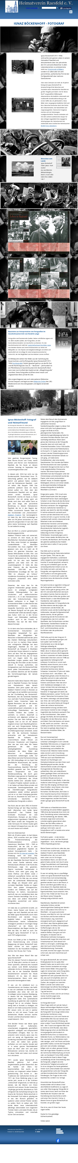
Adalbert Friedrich (14, 515)
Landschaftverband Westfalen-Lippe (39, 345)
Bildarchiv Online (40, 381)
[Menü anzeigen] (70, 11)
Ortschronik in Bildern (56, 69)
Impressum (59, 1131)
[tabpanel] (55, 67)
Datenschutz (59, 1133)
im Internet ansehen (27, 853)
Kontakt (58, 1129)
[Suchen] (57, 8)
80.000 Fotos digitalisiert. (49, 126)
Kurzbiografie (17, 363)
